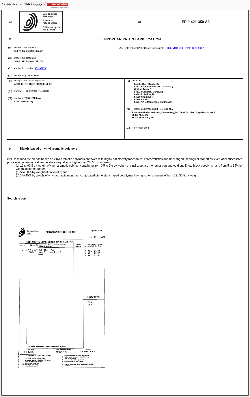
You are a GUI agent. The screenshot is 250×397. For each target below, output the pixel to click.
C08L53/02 (198, 48)
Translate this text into (12, 4)
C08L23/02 (185, 48)
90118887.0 (40, 68)
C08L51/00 (172, 48)
